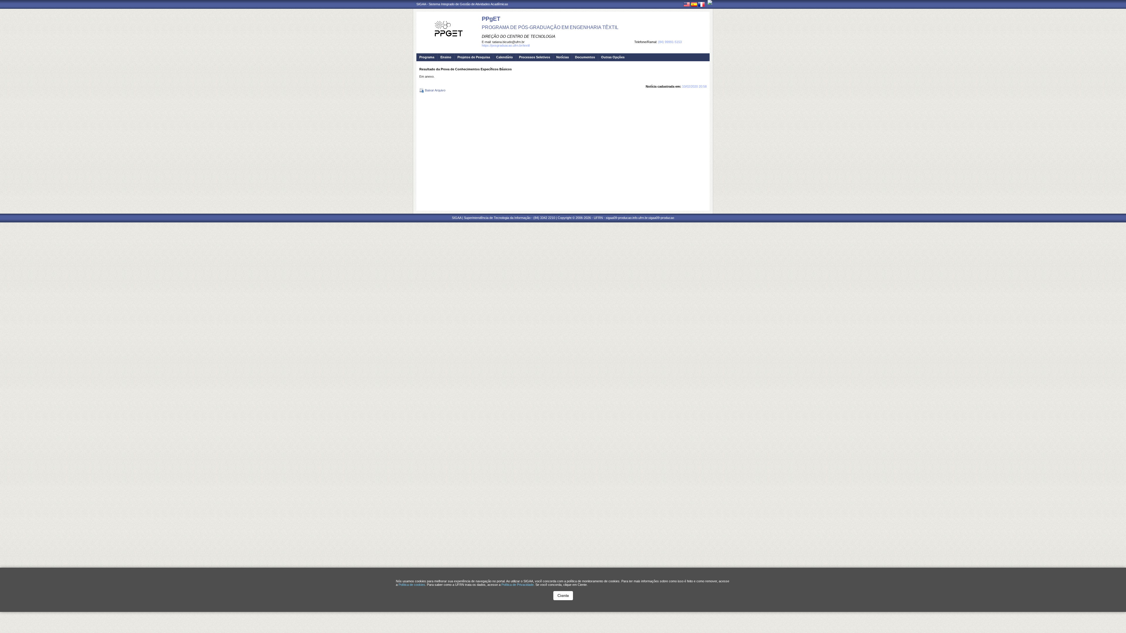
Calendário (504, 57)
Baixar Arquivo (434, 90)
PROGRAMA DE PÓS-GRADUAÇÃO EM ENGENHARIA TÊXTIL (550, 27)
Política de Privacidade (517, 584)
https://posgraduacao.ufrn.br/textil (506, 45)
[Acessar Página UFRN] (710, 2)
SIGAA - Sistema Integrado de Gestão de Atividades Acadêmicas (462, 4)
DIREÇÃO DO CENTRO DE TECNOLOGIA (518, 36)
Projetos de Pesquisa (473, 57)
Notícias (562, 57)
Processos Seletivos (534, 57)
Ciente (563, 595)
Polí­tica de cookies (411, 584)
